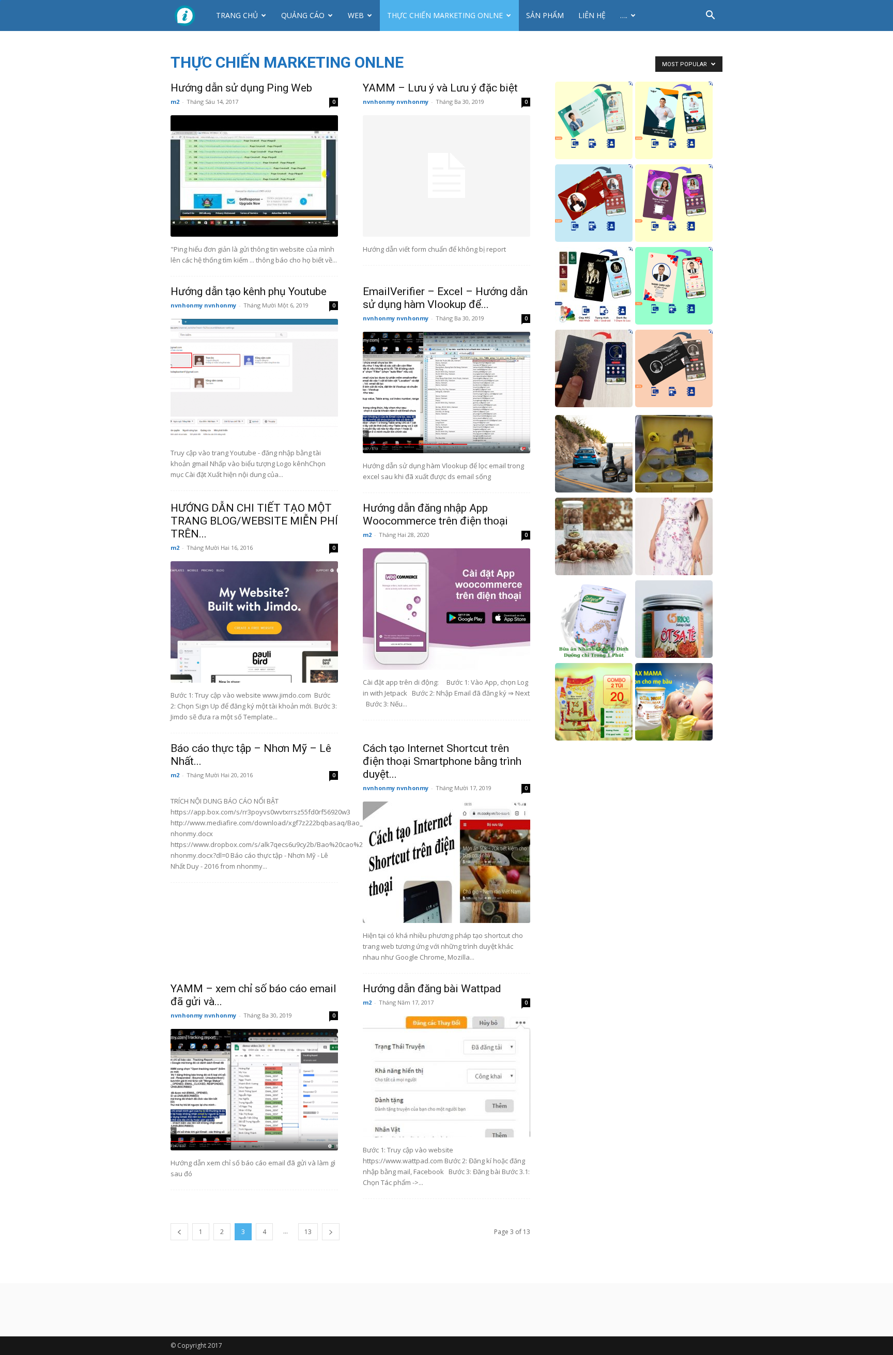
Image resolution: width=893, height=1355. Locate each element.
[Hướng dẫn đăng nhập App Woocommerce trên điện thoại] (446, 609)
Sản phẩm (545, 15)
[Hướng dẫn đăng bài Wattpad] (446, 1076)
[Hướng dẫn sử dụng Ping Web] (254, 176)
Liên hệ (592, 15)
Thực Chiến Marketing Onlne (445, 15)
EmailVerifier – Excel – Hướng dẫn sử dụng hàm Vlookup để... (445, 298)
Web (356, 15)
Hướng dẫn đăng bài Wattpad (432, 988)
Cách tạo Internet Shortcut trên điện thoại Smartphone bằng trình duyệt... (442, 761)
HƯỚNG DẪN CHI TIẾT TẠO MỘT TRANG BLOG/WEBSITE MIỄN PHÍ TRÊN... (254, 521)
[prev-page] (179, 1231)
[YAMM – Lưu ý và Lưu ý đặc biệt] (446, 176)
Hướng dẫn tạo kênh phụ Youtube (249, 291)
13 (308, 1231)
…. (623, 15)
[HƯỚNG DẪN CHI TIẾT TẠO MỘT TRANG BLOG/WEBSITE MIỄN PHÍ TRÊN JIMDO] (254, 622)
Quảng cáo (303, 15)
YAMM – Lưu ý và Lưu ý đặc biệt (440, 88)
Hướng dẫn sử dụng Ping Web (241, 88)
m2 (175, 101)
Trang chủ (237, 15)
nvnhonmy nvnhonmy (395, 101)
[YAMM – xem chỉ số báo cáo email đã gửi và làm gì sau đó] (254, 1089)
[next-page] (331, 1231)
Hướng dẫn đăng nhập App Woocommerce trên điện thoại (435, 514)
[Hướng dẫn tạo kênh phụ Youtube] (254, 379)
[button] (710, 16)
